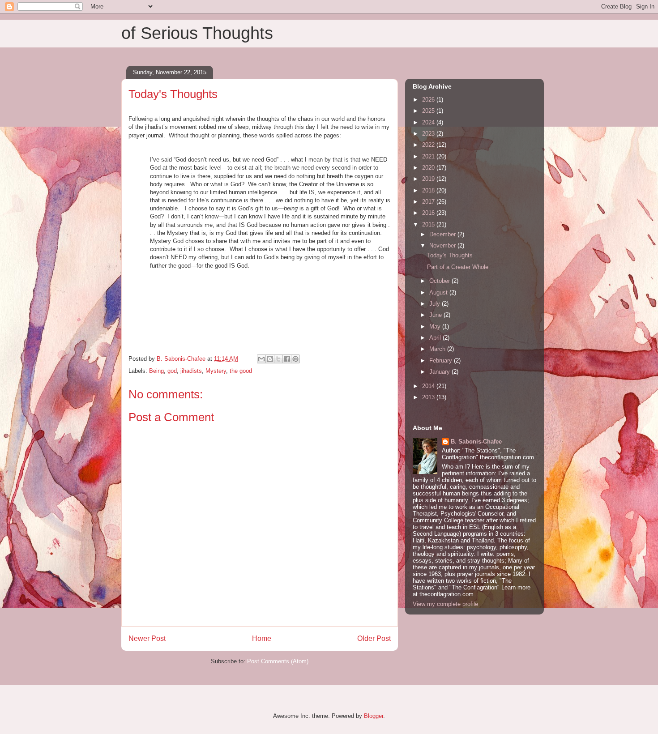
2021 (429, 156)
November (443, 245)
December (443, 234)
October (440, 280)
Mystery (215, 370)
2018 (429, 190)
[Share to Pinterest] (295, 358)
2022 (429, 144)
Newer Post (147, 638)
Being (156, 370)
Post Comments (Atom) (277, 661)
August (439, 292)
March (438, 349)
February (441, 360)
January (440, 371)
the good (241, 370)
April (436, 337)
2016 (429, 212)
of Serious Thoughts (197, 33)
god (172, 370)
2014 (429, 386)
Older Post (374, 638)
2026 (429, 99)
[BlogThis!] (269, 358)
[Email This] (261, 358)
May (435, 326)
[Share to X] (278, 358)
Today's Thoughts (450, 255)
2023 (429, 133)
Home (261, 638)
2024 (429, 122)
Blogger (373, 716)
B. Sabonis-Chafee (476, 441)
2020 (429, 167)
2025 (429, 110)
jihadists (191, 370)
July (435, 303)
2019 (429, 178)
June (436, 315)
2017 (429, 201)
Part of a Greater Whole (457, 267)
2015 (429, 224)
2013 (429, 397)
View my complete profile (445, 604)
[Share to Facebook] (286, 358)
